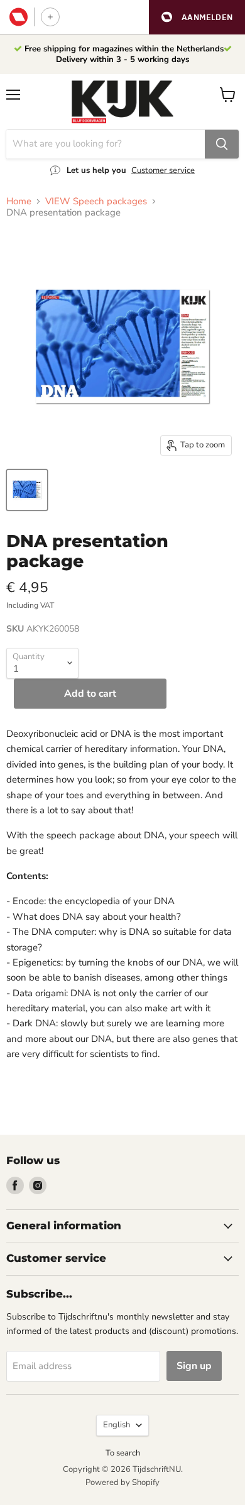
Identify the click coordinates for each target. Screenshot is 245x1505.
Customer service (163, 170)
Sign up (194, 1366)
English (116, 1424)
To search (123, 1453)
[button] (197, 17)
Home (18, 201)
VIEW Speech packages (96, 201)
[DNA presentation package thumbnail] (27, 490)
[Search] (222, 144)
